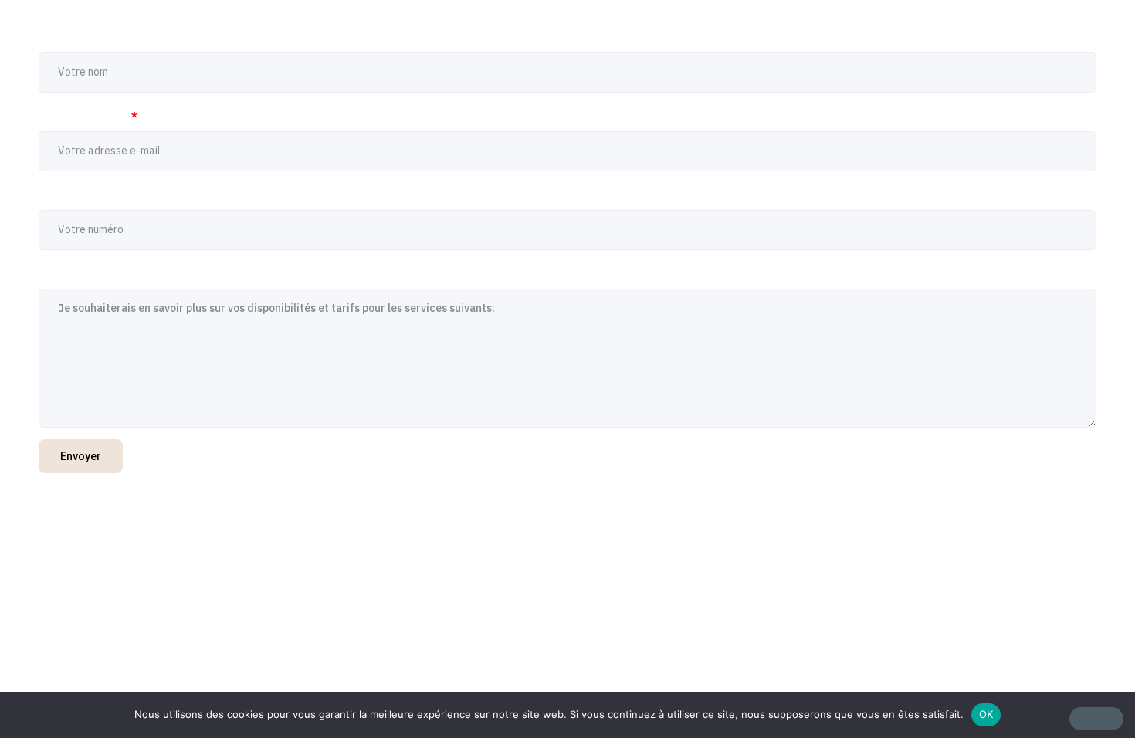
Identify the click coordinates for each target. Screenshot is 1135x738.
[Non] (1096, 718)
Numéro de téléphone (103, 196)
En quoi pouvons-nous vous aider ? (144, 275)
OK (986, 714)
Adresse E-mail (88, 117)
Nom (57, 38)
